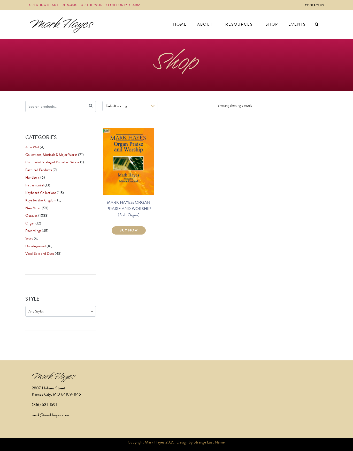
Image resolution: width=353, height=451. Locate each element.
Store (29, 238)
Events (297, 24)
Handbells (32, 177)
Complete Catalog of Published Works (52, 162)
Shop (272, 24)
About (204, 24)
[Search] (91, 106)
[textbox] (61, 311)
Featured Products (38, 170)
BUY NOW (128, 230)
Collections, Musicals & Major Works (51, 154)
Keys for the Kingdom (40, 200)
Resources (239, 24)
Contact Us (314, 5)
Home (180, 24)
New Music (33, 208)
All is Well (32, 147)
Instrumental (34, 185)
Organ (30, 223)
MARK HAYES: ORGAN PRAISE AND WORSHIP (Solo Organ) (128, 208)
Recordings (33, 231)
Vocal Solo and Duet (39, 253)
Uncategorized (35, 246)
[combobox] (60, 311)
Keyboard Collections (40, 192)
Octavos (31, 215)
